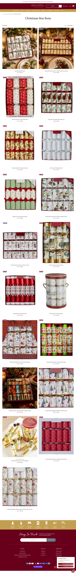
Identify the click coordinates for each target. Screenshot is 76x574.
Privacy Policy (59, 553)
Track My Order (22, 553)
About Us (43, 551)
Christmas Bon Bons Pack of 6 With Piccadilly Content (56, 216)
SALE (62, 10)
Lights (22, 10)
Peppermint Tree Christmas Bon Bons (19, 216)
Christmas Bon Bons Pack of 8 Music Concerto (20, 265)
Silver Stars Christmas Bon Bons (56, 168)
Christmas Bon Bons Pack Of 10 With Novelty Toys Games (56, 71)
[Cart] (72, 6)
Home (3, 14)
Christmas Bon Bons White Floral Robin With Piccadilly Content (19, 509)
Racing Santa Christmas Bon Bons (20, 313)
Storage (43, 10)
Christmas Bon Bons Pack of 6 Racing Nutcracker (56, 362)
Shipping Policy (59, 555)
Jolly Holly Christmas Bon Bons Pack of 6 (56, 119)
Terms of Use (58, 551)
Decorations (27, 10)
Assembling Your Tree (22, 556)
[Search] (60, 6)
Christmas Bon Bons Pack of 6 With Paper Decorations (56, 459)
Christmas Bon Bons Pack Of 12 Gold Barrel (19, 460)
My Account (22, 551)
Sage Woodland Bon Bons (20, 71)
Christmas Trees (16, 10)
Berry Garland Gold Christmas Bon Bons (20, 168)
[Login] (70, 6)
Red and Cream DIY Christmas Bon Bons (20, 119)
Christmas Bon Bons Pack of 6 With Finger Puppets (20, 362)
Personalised (56, 10)
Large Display (49, 10)
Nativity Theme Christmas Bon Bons (56, 265)
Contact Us (43, 555)
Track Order (65, 6)
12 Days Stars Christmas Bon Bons (56, 313)
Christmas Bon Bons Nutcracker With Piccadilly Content (20, 410)
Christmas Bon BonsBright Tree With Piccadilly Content (56, 410)
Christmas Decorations (9, 14)
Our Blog (43, 553)
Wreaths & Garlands (36, 10)
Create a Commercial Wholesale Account (22, 555)
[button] (73, 571)
